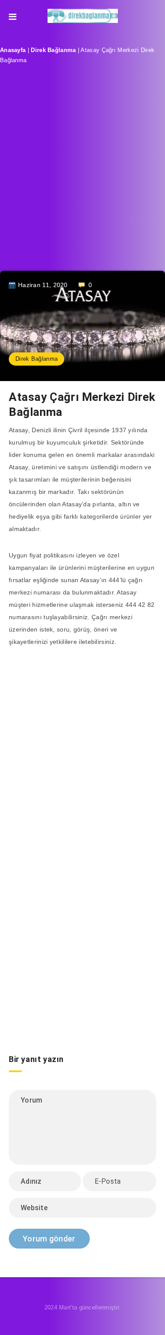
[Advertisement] (82, 175)
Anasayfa (13, 50)
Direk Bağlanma (53, 50)
